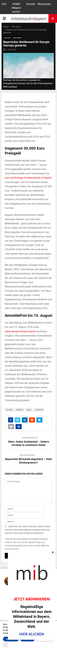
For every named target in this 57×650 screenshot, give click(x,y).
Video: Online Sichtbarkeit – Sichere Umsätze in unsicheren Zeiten (28, 443)
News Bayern (17, 38)
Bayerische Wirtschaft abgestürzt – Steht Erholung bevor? (28, 460)
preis (29, 410)
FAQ (4, 4)
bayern (9, 410)
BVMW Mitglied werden (16, 7)
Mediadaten (44, 4)
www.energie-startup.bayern (20, 331)
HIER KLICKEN (31, 634)
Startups (39, 410)
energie (19, 410)
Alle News (7, 38)
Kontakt (30, 4)
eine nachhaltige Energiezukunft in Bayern (28, 177)
